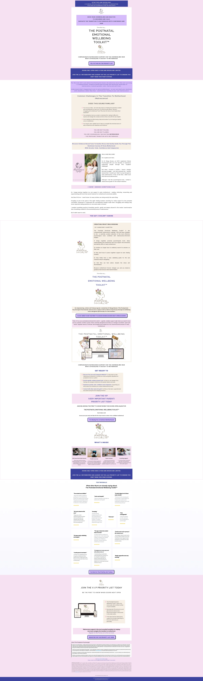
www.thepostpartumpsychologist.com (101, 679)
